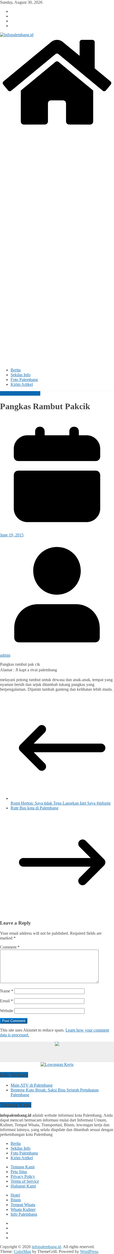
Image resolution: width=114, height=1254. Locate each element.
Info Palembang (13, 393)
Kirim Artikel (22, 384)
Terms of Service (25, 1181)
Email (6, 1001)
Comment (10, 947)
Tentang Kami (22, 1167)
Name (6, 991)
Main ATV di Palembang (31, 1085)
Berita (16, 370)
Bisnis (16, 1200)
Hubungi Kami (23, 1186)
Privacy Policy (23, 1176)
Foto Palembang (24, 379)
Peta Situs (19, 1171)
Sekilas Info (20, 375)
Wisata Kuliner (23, 1209)
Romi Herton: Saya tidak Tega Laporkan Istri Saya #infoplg (61, 803)
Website (6, 1010)
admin (5, 655)
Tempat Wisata (23, 1204)
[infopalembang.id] (57, 125)
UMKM (33, 393)
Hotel (15, 1195)
